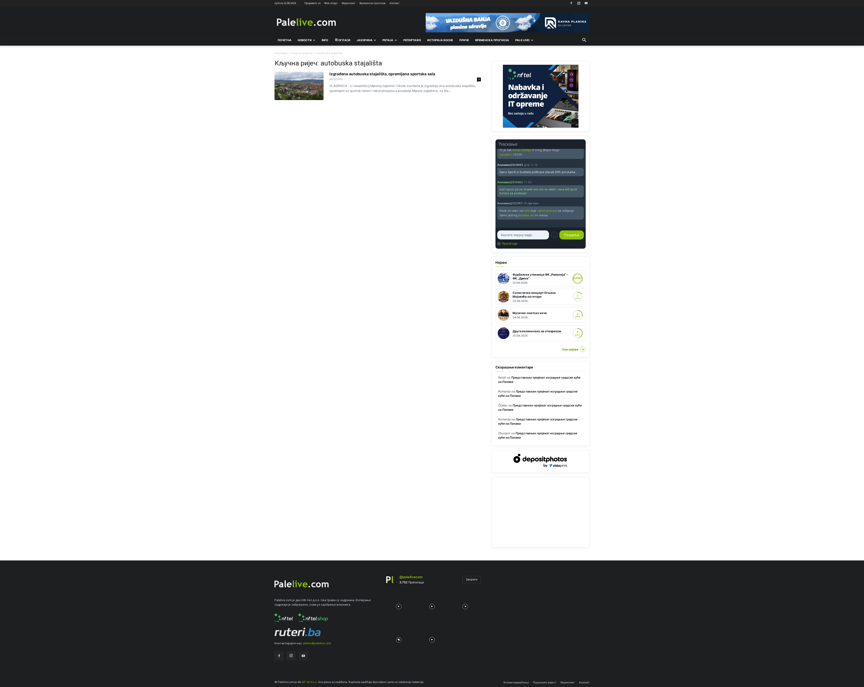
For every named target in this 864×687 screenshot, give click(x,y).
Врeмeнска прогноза (492, 40)
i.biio (526, 210)
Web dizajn (331, 3)
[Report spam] (581, 164)
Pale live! (522, 40)
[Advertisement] (540, 512)
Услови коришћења (516, 682)
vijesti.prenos (546, 210)
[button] (584, 40)
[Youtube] (586, 3)
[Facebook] (571, 3)
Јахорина (364, 40)
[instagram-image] (398, 605)
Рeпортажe (412, 40)
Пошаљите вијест (544, 682)
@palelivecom (411, 577)
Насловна (281, 53)
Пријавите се (312, 3)
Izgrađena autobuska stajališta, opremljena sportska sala (382, 74)
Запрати (471, 579)
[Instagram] (578, 3)
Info (325, 40)
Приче (464, 40)
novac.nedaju (521, 150)
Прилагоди (510, 243)
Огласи (344, 40)
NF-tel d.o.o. (309, 682)
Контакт (394, 3)
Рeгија (387, 40)
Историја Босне (440, 40)
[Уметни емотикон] (554, 234)
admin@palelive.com (317, 643)
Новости (305, 40)
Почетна (284, 40)
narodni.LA (507, 154)
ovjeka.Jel (527, 215)
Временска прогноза (372, 3)
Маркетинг (348, 3)
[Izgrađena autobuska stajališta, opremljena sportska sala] (299, 86)
